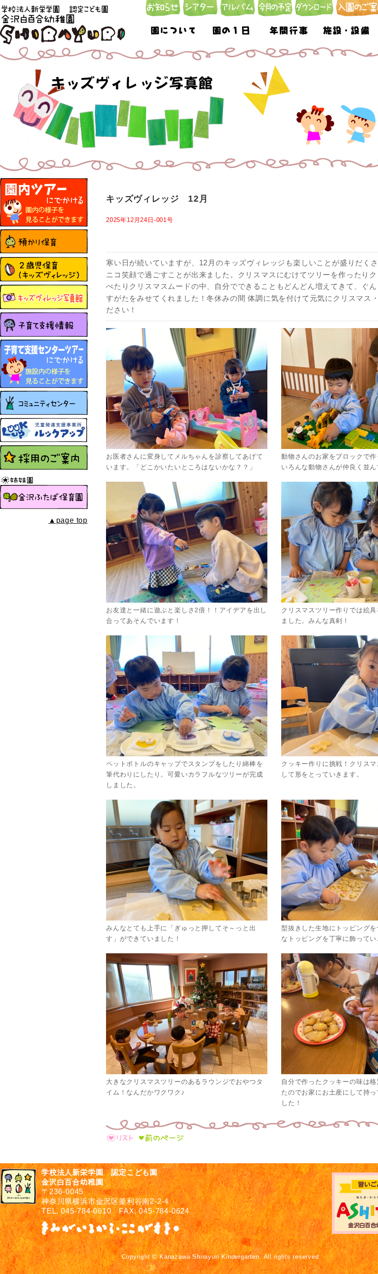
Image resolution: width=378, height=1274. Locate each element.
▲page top (68, 520)
